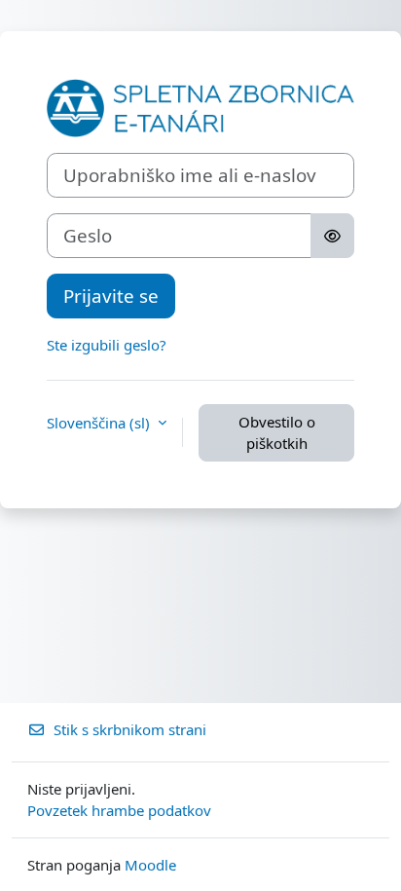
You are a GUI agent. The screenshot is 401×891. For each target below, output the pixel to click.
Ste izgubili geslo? (106, 344)
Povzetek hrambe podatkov (119, 810)
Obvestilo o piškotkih (276, 433)
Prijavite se (111, 295)
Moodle (150, 864)
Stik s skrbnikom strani (130, 729)
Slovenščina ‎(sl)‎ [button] (100, 422)
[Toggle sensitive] (332, 235)
